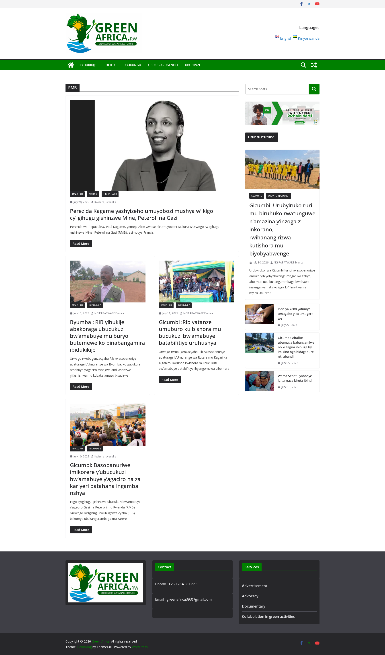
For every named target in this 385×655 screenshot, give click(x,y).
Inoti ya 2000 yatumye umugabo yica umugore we (295, 313)
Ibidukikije (88, 65)
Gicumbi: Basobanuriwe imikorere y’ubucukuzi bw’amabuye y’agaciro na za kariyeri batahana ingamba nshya (105, 478)
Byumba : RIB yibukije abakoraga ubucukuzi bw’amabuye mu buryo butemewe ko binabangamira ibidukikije (107, 335)
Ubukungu (132, 65)
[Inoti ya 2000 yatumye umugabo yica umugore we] (259, 317)
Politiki (110, 65)
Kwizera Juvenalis (105, 202)
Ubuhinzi (192, 65)
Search (314, 89)
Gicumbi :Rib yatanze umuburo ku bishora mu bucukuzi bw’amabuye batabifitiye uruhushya (190, 332)
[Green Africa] (71, 65)
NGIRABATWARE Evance (109, 313)
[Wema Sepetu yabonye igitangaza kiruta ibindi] (259, 381)
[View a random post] (314, 65)
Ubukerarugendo (163, 65)
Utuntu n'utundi (278, 195)
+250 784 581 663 (182, 584)
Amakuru (77, 194)
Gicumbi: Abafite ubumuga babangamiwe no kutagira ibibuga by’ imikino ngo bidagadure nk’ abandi (296, 347)
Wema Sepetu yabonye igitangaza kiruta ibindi (295, 378)
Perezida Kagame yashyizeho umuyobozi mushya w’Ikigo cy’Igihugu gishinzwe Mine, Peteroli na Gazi (141, 214)
